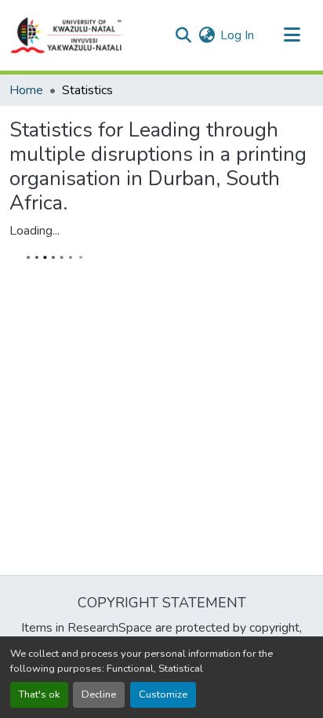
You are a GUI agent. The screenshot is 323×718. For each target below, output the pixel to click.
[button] (66, 35)
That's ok (39, 694)
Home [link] (26, 90)
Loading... (34, 230)
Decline (99, 694)
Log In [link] (237, 35)
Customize (163, 694)
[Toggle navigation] (292, 35)
